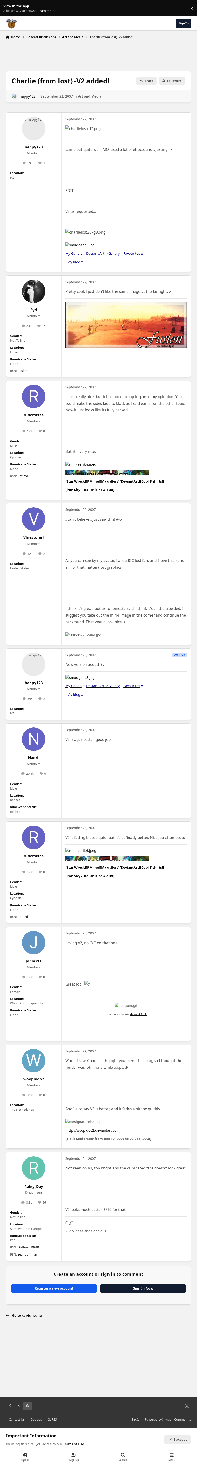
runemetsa (34, 415)
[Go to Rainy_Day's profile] (33, 1168)
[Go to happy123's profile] (14, 96)
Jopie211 (34, 961)
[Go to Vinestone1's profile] (33, 519)
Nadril (34, 757)
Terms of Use (73, 1444)
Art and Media (89, 96)
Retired (23, 476)
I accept (180, 1439)
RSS (54, 1419)
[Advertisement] (98, 54)
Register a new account (54, 1288)
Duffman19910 (28, 1247)
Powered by (168, 1419)
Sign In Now (143, 1288)
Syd (34, 310)
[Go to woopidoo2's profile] (33, 1060)
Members (35, 1193)
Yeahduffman (27, 1254)
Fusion (22, 371)
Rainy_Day (33, 1186)
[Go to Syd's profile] (33, 291)
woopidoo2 (33, 1079)
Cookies (36, 1419)
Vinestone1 (33, 537)
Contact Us (17, 1419)
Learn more (9, 8)
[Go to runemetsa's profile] (33, 396)
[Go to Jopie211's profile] (33, 942)
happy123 (28, 96)
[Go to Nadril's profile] (33, 739)
